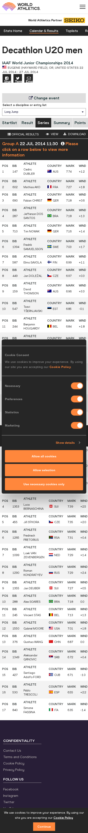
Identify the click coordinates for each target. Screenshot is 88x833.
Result (27, 122)
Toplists (72, 31)
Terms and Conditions (20, 757)
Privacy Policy (13, 769)
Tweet (18, 81)
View (54, 134)
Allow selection (44, 470)
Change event (46, 98)
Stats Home (13, 31)
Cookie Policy (60, 366)
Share (7, 81)
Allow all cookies (44, 456)
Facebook (11, 789)
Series (43, 122)
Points (80, 122)
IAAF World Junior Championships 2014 (37, 62)
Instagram (10, 795)
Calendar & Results (43, 31)
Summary (62, 122)
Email (29, 81)
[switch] (77, 398)
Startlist (9, 122)
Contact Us (12, 750)
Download (76, 134)
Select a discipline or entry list (25, 105)
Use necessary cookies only (44, 484)
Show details (65, 442)
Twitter (8, 802)
